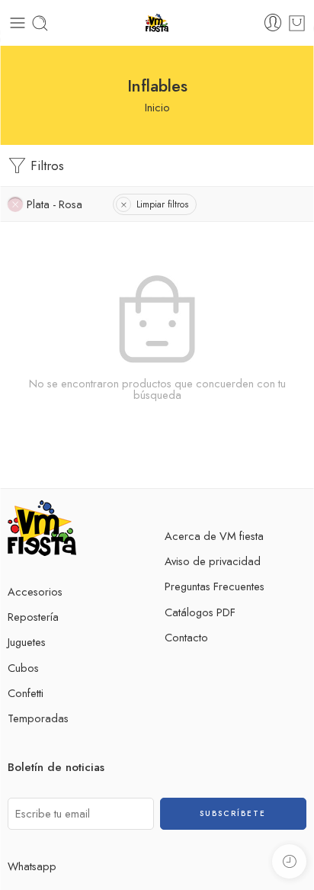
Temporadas (38, 718)
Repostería (33, 617)
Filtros (45, 165)
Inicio (157, 107)
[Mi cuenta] (273, 23)
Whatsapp (32, 866)
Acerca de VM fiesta (214, 536)
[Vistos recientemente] (289, 861)
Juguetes (27, 642)
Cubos (23, 668)
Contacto (186, 637)
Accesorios (35, 591)
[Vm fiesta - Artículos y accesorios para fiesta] (157, 23)
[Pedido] (296, 23)
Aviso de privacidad (213, 561)
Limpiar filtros (162, 204)
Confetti (25, 693)
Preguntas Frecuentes (214, 586)
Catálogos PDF (200, 612)
